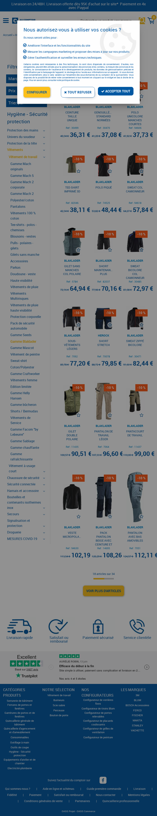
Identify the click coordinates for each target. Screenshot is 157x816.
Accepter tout (117, 91)
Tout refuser (79, 92)
